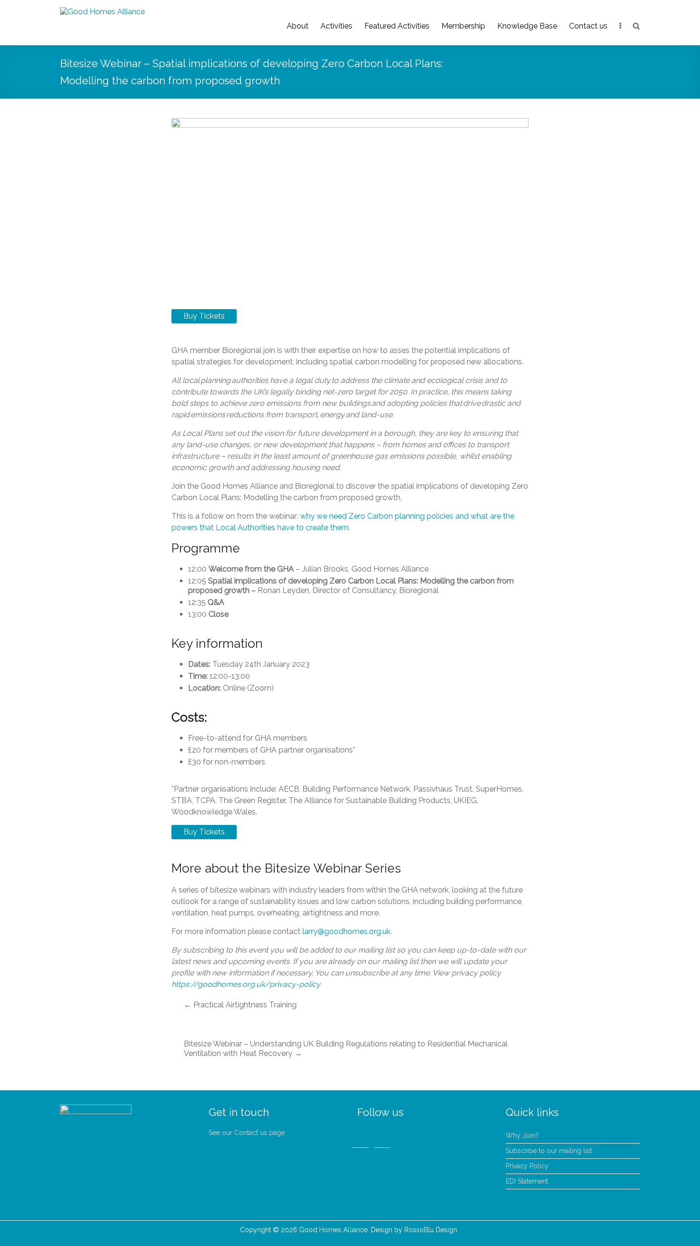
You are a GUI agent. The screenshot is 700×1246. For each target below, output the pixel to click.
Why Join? (522, 1135)
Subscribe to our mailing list (549, 1151)
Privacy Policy (527, 1166)
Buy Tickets (204, 316)
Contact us (588, 25)
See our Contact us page (247, 1132)
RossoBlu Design (430, 1230)
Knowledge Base (527, 25)
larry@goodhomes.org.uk (346, 931)
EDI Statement (527, 1181)
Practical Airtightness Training (240, 1004)
